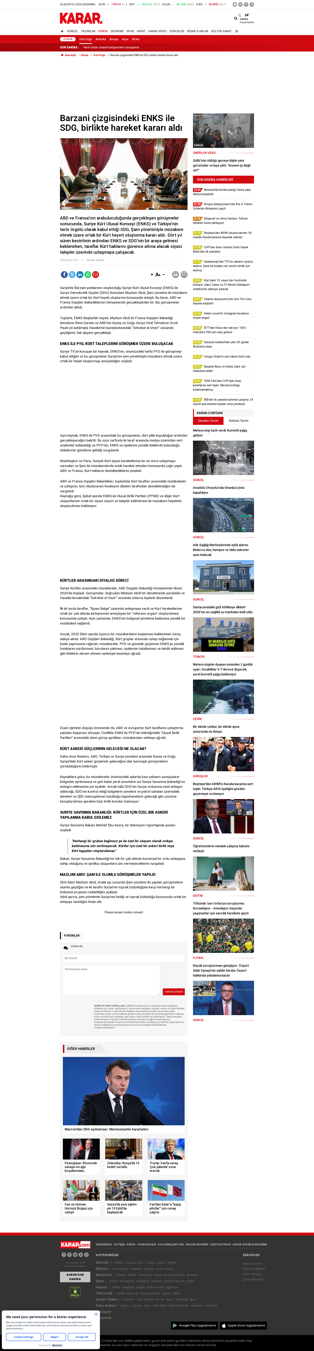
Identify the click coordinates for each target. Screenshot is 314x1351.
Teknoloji (104, 1293)
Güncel (72, 31)
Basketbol (127, 1281)
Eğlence (172, 1287)
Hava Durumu (252, 1264)
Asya (125, 39)
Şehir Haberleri (253, 1279)
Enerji (157, 1275)
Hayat (141, 31)
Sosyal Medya (150, 1293)
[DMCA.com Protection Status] (75, 1292)
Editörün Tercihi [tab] (238, 420)
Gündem (128, 1299)
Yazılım (167, 1293)
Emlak (132, 1275)
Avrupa (114, 39)
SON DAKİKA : (69, 47)
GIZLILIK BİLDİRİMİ (197, 1244)
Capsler (136, 1306)
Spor (130, 31)
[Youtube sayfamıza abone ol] (75, 1254)
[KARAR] (81, 18)
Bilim (177, 1293)
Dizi (139, 1299)
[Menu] (236, 31)
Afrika (135, 39)
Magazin (128, 1287)
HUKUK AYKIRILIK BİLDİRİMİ (250, 1244)
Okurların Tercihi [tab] (208, 420)
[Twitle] (72, 274)
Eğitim (172, 1263)
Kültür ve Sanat (178, 1306)
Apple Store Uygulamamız (246, 1325)
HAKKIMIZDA (104, 1244)
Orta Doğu (85, 39)
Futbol (113, 1281)
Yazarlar (88, 31)
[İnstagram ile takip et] (240, 4)
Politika (119, 1263)
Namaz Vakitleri (254, 1269)
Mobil (121, 1293)
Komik (160, 1299)
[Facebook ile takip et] (246, 4)
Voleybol (142, 1281)
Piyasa (121, 1275)
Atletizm (157, 1281)
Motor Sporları (174, 1281)
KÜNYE (131, 1244)
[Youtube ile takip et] (235, 4)
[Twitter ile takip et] (251, 4)
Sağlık (140, 1287)
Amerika (101, 39)
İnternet (133, 1293)
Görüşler (177, 31)
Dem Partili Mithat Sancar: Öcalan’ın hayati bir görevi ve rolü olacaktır (126, 47)
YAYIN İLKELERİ (146, 1244)
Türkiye (150, 1263)
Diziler (116, 1287)
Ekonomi (117, 31)
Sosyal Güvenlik (174, 1275)
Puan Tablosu (252, 1274)
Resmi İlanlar (197, 31)
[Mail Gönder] (95, 274)
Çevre (161, 1263)
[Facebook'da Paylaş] (64, 274)
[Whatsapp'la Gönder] (87, 274)
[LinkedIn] (80, 274)
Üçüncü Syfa (134, 1263)
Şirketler (193, 1275)
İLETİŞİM (119, 1244)
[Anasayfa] (62, 31)
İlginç (169, 1299)
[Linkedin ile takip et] (80, 1254)
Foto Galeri (106, 1305)
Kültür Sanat (221, 31)
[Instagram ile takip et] (86, 1254)
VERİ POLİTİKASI (220, 1244)
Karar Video (157, 31)
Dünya (103, 31)
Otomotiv (145, 1275)
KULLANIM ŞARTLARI (171, 1244)
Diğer (191, 1281)
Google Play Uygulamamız (197, 1325)
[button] (152, 274)
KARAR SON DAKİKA (75, 1277)
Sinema (148, 1299)
